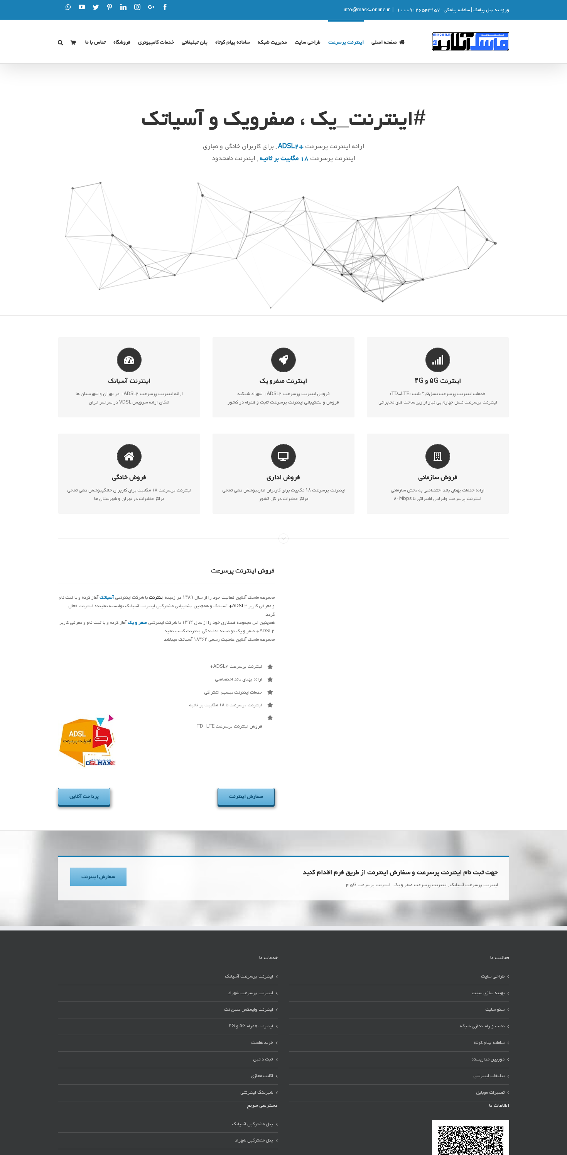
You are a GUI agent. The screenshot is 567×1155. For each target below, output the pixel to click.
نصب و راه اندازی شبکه (482, 1026)
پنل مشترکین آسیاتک (252, 1124)
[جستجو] (60, 41)
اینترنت (156, 597)
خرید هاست (262, 1043)
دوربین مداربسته (488, 1059)
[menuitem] (388, 41)
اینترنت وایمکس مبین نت (248, 1009)
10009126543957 (418, 10)
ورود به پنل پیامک (491, 10)
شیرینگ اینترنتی (256, 1092)
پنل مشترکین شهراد (254, 1140)
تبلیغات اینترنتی (489, 1076)
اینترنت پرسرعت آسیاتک (249, 976)
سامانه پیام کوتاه (489, 1043)
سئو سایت (495, 1009)
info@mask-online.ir (367, 10)
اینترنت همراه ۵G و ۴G (251, 1026)
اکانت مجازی (262, 1076)
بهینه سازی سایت (488, 993)
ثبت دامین (263, 1059)
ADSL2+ (238, 606)
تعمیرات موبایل (490, 1092)
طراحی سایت (493, 976)
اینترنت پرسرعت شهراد (250, 993)
